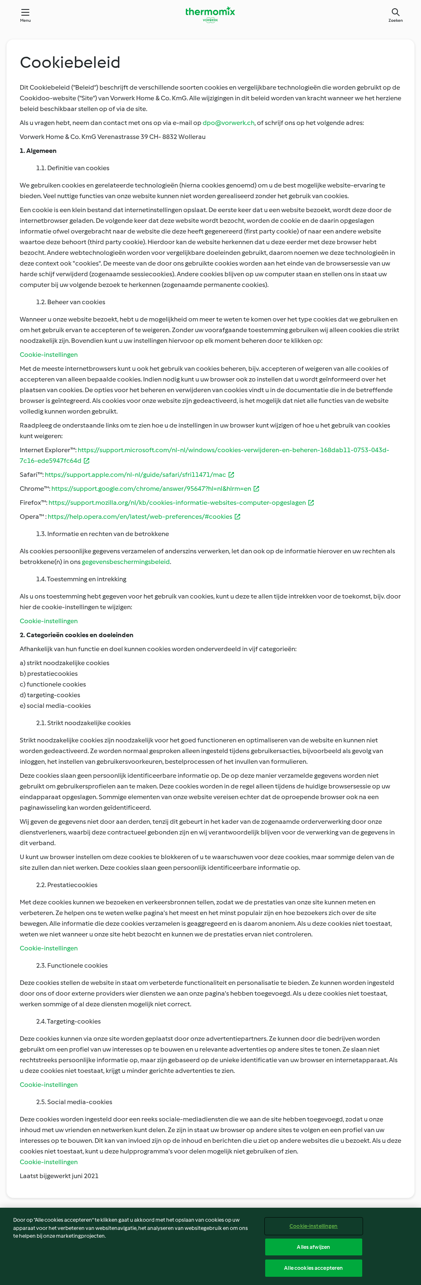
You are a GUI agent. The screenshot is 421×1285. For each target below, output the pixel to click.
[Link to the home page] (210, 15)
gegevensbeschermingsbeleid (126, 562)
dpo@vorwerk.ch (228, 123)
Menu (25, 20)
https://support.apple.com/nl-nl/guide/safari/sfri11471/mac (135, 474)
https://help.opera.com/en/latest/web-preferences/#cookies (140, 516)
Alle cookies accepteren (313, 1268)
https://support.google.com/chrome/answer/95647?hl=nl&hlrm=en (151, 488)
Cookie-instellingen (313, 1226)
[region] (210, 1246)
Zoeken (396, 20)
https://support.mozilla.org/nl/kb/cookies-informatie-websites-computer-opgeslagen (177, 502)
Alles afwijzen (313, 1247)
